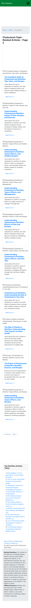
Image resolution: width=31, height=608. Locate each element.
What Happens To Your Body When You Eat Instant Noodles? (14, 475)
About (6, 541)
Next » (15, 434)
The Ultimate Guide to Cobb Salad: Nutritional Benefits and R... (14, 529)
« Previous (7, 434)
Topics (10, 30)
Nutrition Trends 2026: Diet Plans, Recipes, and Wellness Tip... (15, 510)
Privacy (11, 541)
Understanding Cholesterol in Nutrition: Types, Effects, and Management (14, 191)
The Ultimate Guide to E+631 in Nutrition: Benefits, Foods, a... (15, 504)
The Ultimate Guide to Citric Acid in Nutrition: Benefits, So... (14, 498)
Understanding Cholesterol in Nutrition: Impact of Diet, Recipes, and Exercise (14, 114)
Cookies (6, 543)
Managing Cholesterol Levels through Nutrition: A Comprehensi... (14, 492)
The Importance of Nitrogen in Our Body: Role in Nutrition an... (15, 517)
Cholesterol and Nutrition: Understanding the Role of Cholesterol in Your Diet (15, 295)
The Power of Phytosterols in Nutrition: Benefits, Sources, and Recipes (15, 365)
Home (5, 30)
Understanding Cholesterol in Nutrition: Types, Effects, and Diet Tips (14, 257)
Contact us (14, 543)
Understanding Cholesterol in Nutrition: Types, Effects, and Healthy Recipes (14, 153)
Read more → (10, 97)
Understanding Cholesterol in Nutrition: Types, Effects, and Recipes (14, 399)
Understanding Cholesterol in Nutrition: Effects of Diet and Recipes (14, 223)
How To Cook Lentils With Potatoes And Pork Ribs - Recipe (15, 481)
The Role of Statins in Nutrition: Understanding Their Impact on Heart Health (14, 330)
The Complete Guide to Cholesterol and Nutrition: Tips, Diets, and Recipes (15, 79)
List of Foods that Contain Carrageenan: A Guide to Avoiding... (15, 523)
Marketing (18, 541)
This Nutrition (6, 3)
